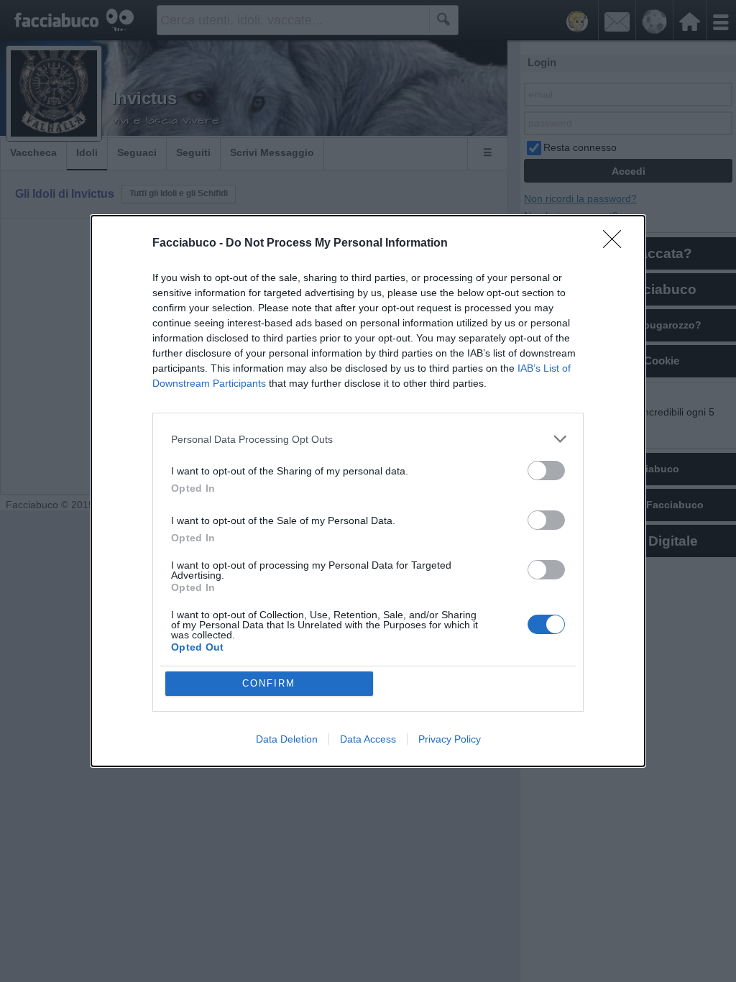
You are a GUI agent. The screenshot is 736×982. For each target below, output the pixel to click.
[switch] (546, 470)
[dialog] (368, 491)
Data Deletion (287, 739)
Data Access (368, 739)
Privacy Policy (449, 739)
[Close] (616, 243)
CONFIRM (268, 683)
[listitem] (368, 438)
